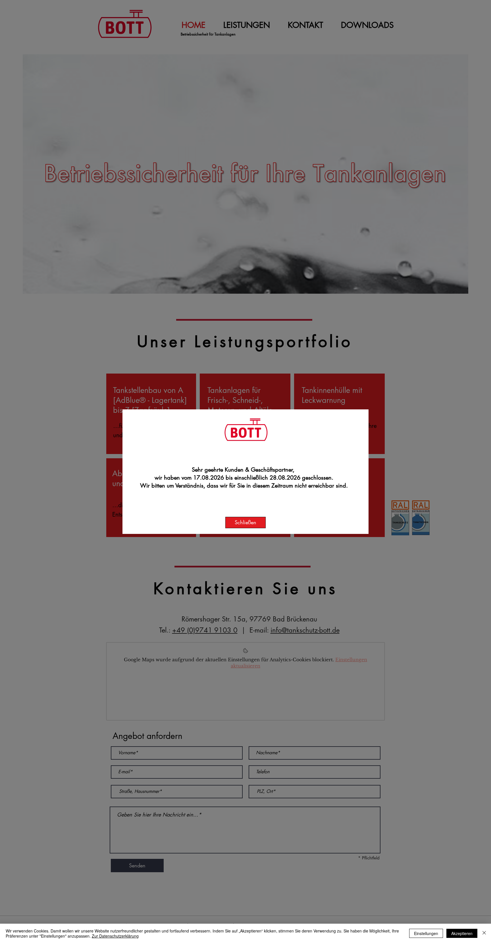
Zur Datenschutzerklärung (115, 936)
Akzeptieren (462, 933)
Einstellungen (426, 933)
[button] (245, 522)
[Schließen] (484, 933)
